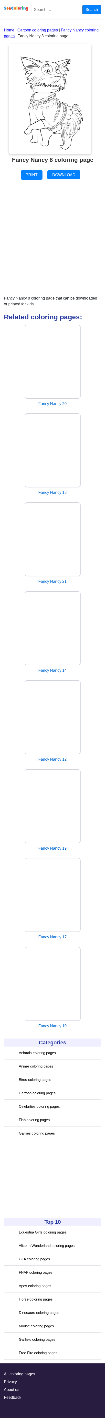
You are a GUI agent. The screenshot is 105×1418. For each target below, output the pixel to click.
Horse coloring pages (36, 1299)
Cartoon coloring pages (37, 1093)
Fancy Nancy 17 (52, 937)
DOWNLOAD (63, 175)
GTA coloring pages (34, 1259)
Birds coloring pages (35, 1080)
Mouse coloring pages (36, 1326)
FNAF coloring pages (35, 1272)
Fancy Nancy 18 (52, 492)
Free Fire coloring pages (38, 1353)
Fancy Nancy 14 (52, 670)
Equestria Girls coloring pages (43, 1232)
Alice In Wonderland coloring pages (47, 1245)
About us (11, 1390)
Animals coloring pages (37, 1053)
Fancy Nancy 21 (52, 581)
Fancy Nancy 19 (52, 848)
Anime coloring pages (36, 1066)
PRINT (32, 175)
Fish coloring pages (34, 1120)
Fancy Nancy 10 (52, 1026)
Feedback (12, 1397)
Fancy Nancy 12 (52, 759)
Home (9, 30)
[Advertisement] (40, 1178)
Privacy (10, 1382)
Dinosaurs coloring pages (39, 1313)
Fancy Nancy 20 (52, 404)
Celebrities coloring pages (39, 1106)
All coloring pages (19, 1374)
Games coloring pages (37, 1133)
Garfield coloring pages (37, 1339)
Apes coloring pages (35, 1286)
